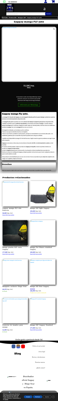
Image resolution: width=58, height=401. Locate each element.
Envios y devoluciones (38, 357)
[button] (54, 29)
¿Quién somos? (40, 368)
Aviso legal (41, 351)
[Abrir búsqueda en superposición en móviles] (29, 13)
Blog (17, 353)
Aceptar (28, 396)
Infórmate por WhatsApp (29, 105)
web (15, 154)
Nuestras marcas (40, 362)
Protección (13, 17)
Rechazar (37, 396)
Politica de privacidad (38, 346)
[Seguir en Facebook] (13, 346)
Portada (5, 17)
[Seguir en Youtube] (23, 346)
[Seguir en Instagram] (18, 346)
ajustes (6, 399)
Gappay (21, 152)
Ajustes (47, 396)
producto (37, 156)
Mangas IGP (22, 17)
